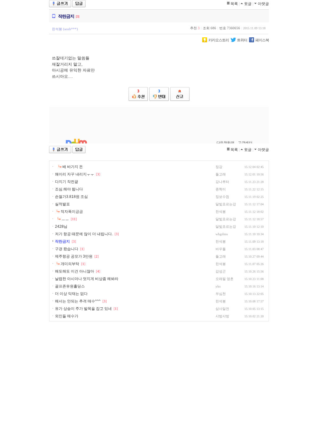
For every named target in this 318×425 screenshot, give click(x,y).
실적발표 (62, 204)
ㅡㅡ (65, 219)
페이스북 (262, 40)
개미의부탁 (70, 264)
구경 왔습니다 (66, 249)
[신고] (180, 94)
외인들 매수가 (66, 316)
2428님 (61, 226)
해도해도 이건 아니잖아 (74, 271)
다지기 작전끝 (66, 182)
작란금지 (62, 241)
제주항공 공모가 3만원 (74, 256)
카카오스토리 (218, 40)
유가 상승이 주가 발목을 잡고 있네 (83, 308)
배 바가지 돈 (72, 167)
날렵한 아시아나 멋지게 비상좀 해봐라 (86, 279)
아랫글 (263, 4)
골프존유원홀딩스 (70, 286)
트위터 (242, 40)
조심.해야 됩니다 (69, 189)
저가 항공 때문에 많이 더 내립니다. (84, 234)
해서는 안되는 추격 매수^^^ (78, 301)
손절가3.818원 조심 (71, 196)
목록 (234, 4)
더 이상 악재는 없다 (71, 294)
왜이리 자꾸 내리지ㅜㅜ (74, 174)
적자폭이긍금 (72, 211)
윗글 (248, 4)
